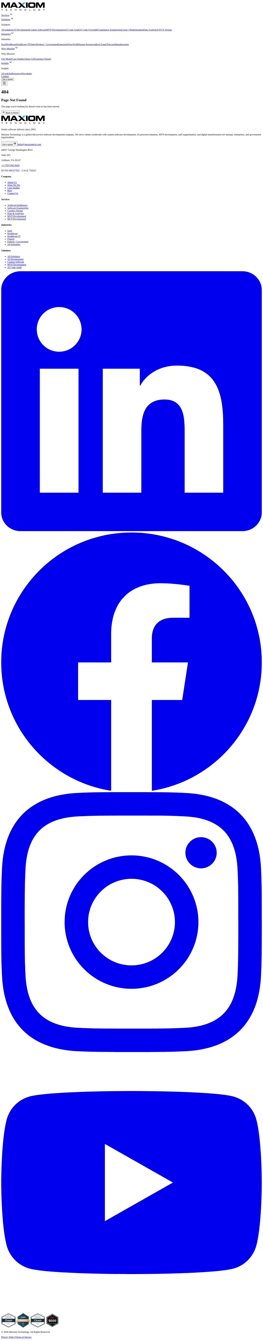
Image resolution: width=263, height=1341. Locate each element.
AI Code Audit (72, 30)
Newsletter (26, 73)
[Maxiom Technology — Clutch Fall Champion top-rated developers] (23, 1327)
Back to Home (11, 113)
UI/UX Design (165, 30)
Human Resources (87, 44)
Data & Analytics (15, 213)
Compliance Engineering (110, 30)
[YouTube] (131, 1311)
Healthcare (11, 44)
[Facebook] (131, 790)
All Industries (13, 244)
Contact (5, 76)
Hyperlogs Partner (42, 59)
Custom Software (38, 30)
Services (5, 15)
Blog (9, 190)
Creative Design (15, 210)
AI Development (21, 30)
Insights (5, 63)
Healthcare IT (23, 44)
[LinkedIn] (131, 530)
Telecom (110, 44)
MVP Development (55, 30)
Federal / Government (47, 44)
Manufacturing (122, 44)
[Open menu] (4, 83)
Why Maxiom (8, 48)
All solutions (7, 30)
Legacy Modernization (132, 30)
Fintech (33, 44)
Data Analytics (150, 30)
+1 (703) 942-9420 (10, 165)
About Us (29, 59)
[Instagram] (131, 1051)
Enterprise (63, 44)
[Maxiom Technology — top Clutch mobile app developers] (37, 1327)
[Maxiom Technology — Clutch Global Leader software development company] (8, 1327)
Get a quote (7, 79)
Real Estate (101, 44)
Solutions (5, 19)
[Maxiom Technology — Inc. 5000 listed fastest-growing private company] (52, 1327)
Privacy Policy (8, 1337)
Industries (6, 34)
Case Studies (18, 59)
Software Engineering (17, 208)
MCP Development (16, 219)
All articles (6, 73)
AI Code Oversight (88, 30)
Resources (16, 73)
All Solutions (13, 256)
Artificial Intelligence (17, 205)
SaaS (3, 44)
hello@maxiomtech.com (29, 144)
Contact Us (12, 193)
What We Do (13, 185)
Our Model (6, 59)
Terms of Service (23, 1337)
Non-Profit (73, 44)
